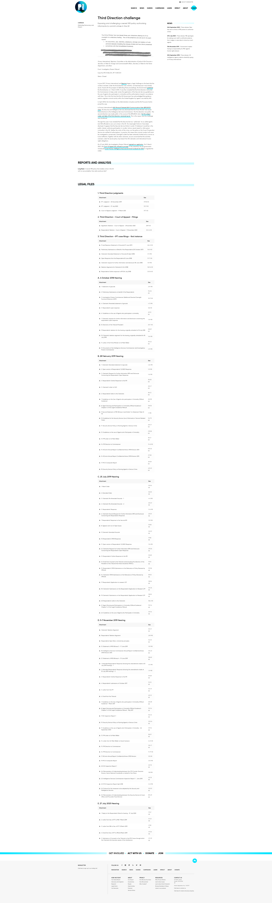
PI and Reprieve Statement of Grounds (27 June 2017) (116, 245)
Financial (130, 888)
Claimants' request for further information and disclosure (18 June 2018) (122, 263)
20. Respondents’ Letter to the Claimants (113, 601)
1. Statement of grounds (108, 286)
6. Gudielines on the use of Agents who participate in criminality (120, 313)
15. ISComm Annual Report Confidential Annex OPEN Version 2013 (120, 450)
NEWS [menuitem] (142, 8)
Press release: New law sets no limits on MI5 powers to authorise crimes (180, 29)
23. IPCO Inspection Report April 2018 (112, 784)
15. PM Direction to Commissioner (111, 746)
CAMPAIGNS (147, 870)
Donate (149, 853)
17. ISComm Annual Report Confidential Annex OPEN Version (118, 756)
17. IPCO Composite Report (109, 463)
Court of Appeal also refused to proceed (116, 147)
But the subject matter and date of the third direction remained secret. (124, 115)
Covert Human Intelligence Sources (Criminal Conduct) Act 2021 (124, 149)
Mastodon (129, 865)
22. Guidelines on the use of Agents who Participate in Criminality (120, 613)
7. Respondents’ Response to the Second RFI (114, 520)
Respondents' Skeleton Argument (111, 635)
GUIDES (138, 870)
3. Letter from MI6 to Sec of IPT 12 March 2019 (114, 826)
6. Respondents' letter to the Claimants (112, 394)
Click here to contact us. (180, 888)
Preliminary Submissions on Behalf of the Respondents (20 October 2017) (122, 249)
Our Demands (114, 888)
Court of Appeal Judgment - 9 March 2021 (113, 210)
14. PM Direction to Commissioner (111, 444)
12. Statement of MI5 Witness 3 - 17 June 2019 (114, 646)
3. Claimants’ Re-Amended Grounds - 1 (112, 498)
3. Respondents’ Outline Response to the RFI (114, 677)
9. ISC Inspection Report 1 (108, 716)
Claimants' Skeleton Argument (110, 630)
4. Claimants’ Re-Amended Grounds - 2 (112, 504)
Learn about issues (160, 882)
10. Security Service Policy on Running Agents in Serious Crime (119, 722)
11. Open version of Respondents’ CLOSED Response (116, 544)
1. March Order (105, 486)
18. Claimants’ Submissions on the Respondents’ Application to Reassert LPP (123, 589)
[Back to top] (195, 860)
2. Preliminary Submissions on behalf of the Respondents (117, 292)
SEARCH (124, 870)
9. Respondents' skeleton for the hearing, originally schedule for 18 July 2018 (123, 330)
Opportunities (131, 886)
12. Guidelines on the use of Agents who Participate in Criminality (120, 432)
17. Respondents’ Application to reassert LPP (114, 582)
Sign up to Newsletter (187, 2)
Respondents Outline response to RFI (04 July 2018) (116, 271)
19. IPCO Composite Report (109, 760)
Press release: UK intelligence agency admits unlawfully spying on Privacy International (180, 57)
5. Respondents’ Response (109, 509)
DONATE (177, 870)
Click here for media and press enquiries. (184, 891)
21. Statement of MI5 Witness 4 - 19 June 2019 (114, 658)
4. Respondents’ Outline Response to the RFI (114, 380)
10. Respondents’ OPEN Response (111, 539)
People (129, 884)
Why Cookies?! (143, 884)
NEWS (131, 870)
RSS (133, 865)
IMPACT (162, 870)
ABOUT (170, 870)
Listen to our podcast (160, 888)
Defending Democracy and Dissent (86, 26)
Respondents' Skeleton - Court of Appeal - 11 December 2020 (119, 230)
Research (113, 884)
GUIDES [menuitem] (150, 8)
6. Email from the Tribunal (108, 696)
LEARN (155, 870)
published (150, 88)
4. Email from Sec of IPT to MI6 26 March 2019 (114, 833)
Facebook (121, 865)
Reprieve (124, 83)
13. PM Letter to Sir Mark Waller (110, 439)
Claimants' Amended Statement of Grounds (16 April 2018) (118, 254)
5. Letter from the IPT (107, 690)
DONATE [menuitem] (194, 8)
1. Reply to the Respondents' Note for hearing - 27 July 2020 (118, 813)
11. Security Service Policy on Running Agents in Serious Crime (119, 426)
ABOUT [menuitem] (185, 8)
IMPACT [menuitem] (177, 8)
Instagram (125, 865)
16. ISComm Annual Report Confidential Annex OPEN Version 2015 (120, 456)
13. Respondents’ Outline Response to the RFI (114, 556)
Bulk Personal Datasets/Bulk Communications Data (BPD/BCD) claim (124, 109)
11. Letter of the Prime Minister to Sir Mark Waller (115, 343)
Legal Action (114, 886)
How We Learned (143, 882)
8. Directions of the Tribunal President (112, 325)
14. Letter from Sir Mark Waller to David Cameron (115, 741)
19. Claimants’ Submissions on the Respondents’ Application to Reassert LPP (123, 595)
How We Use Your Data (145, 879)
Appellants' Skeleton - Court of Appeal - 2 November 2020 (118, 225)
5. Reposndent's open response (110, 308)
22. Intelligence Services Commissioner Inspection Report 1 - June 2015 (122, 778)
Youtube (140, 865)
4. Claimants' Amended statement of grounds (114, 303)
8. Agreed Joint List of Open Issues (111, 526)
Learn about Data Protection (162, 884)
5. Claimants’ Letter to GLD (109, 387)
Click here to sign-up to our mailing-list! (87, 868)
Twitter (136, 865)
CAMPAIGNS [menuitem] (159, 8)
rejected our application (136, 144)
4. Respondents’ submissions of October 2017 (114, 683)
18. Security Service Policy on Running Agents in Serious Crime (119, 469)
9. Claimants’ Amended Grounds (110, 532)
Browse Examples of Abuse (162, 886)
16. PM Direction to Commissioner (111, 752)
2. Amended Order (106, 493)
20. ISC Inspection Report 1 (109, 766)
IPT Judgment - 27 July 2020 (109, 206)
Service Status (131, 890)
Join (160, 853)
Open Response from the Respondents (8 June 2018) (116, 258)
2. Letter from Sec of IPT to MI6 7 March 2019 (114, 820)
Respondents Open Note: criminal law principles (115, 641)
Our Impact (131, 879)
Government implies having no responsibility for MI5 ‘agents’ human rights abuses (179, 49)
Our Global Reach (115, 879)
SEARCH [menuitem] (134, 8)
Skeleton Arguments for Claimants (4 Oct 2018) (114, 267)
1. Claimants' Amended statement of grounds (114, 365)
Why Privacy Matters (160, 879)
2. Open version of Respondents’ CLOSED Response (116, 369)
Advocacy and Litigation (117, 882)
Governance (131, 882)
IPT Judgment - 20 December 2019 (111, 202)
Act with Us (135, 853)
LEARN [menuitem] (169, 8)
